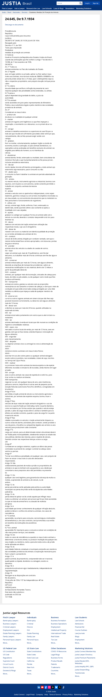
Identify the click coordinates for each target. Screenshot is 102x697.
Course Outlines (81, 630)
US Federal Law (10, 648)
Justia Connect (19, 694)
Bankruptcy (31, 621)
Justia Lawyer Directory (83, 655)
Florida (29, 664)
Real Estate (55, 636)
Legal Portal (30, 694)
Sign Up (95, 3)
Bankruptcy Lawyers (10, 621)
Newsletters (69, 8)
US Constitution (9, 651)
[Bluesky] (56, 687)
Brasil (9, 12)
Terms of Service (55, 694)
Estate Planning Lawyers (12, 633)
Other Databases (58, 648)
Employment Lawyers (11, 630)
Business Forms (57, 658)
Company (39, 694)
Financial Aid (79, 627)
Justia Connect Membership (85, 651)
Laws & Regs (59, 8)
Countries (54, 670)
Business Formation (58, 621)
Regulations (7, 658)
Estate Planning (33, 633)
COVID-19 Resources (58, 651)
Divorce (30, 627)
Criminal (30, 624)
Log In (87, 3)
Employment (55, 627)
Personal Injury (32, 640)
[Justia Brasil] (11, 3)
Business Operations (59, 624)
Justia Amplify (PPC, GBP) (84, 666)
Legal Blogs (55, 655)
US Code (6, 655)
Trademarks (55, 667)
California (30, 661)
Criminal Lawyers (9, 627)
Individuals (31, 617)
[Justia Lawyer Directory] (63, 687)
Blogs (77, 636)
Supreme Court (8, 661)
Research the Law (33, 8)
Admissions (79, 624)
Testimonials (80, 673)
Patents (54, 664)
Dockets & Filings (9, 670)
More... (5, 643)
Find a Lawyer (7, 8)
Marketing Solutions (83, 8)
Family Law (31, 636)
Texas (29, 670)
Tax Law (54, 640)
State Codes (31, 655)
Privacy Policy (68, 694)
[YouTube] (42, 687)
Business (55, 617)
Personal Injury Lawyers (12, 640)
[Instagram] (49, 687)
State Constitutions (34, 651)
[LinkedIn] (38, 687)
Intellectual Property (58, 630)
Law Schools (47, 8)
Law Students (81, 617)
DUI (28, 630)
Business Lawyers (9, 624)
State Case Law (32, 658)
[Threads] (52, 687)
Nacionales (16, 12)
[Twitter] (59, 687)
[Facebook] (45, 687)
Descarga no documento (14, 25)
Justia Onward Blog (82, 670)
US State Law (33, 648)
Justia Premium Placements (85, 658)
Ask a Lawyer (19, 8)
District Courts (8, 667)
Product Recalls (56, 661)
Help (46, 694)
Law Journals (80, 633)
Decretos (24, 12)
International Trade (58, 633)
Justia (4, 12)
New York (30, 667)
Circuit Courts (8, 664)
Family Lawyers (8, 636)
